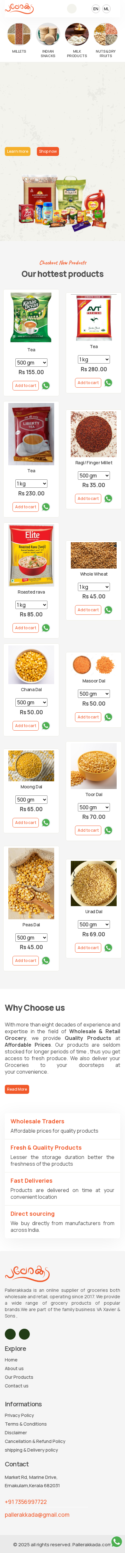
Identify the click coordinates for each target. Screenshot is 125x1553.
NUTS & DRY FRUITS (77, 53)
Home (11, 1360)
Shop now (48, 161)
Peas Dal (31, 925)
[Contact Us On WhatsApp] (116, 1541)
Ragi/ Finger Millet (93, 462)
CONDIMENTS (106, 51)
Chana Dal (31, 689)
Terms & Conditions (26, 1424)
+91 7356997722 (26, 1502)
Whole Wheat (94, 574)
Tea (31, 350)
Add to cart (25, 385)
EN (95, 9)
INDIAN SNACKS (19, 53)
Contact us (17, 1386)
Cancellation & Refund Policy (35, 1441)
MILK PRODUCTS (48, 53)
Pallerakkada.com (92, 1544)
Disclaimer (16, 1432)
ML (106, 9)
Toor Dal (94, 794)
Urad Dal (94, 911)
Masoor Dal (93, 681)
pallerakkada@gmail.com (37, 1514)
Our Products (19, 1377)
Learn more (17, 161)
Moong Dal (31, 787)
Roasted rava (31, 592)
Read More (17, 1089)
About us (14, 1368)
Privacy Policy (19, 1415)
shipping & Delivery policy (31, 1450)
